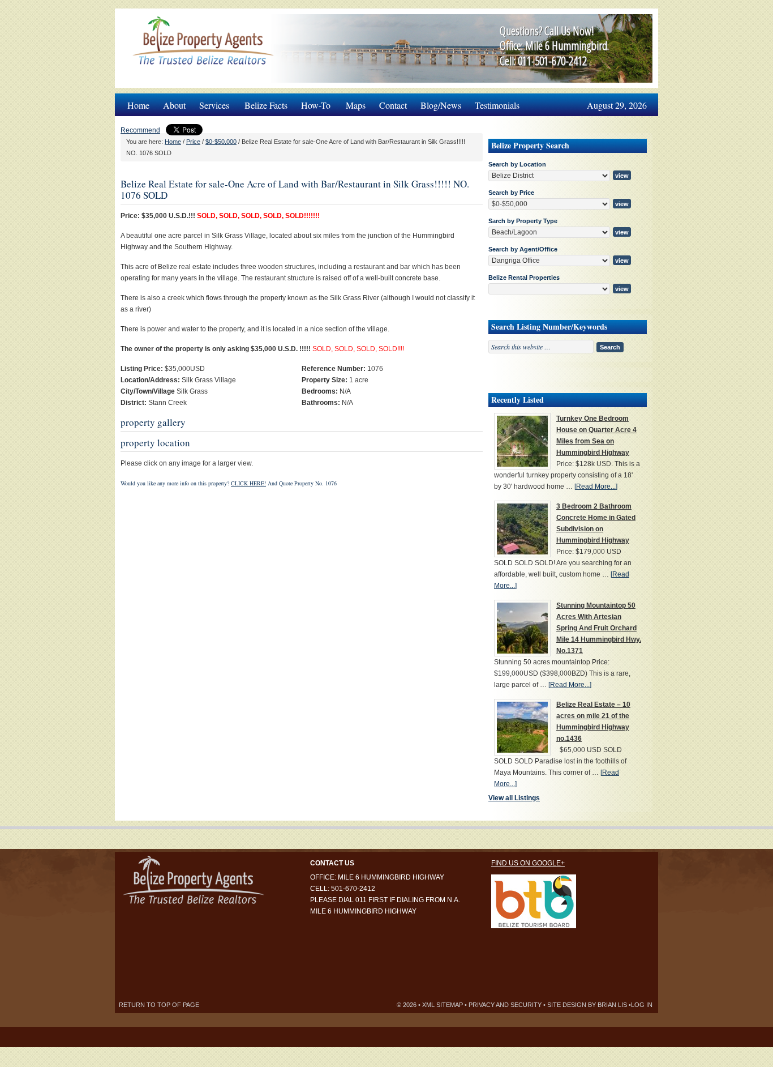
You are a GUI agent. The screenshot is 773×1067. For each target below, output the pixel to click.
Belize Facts (265, 105)
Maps (356, 105)
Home (138, 105)
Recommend (140, 130)
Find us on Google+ (528, 863)
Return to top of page (159, 1004)
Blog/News (440, 105)
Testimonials (497, 105)
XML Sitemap (442, 1004)
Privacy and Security (505, 1004)
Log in (641, 1004)
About (174, 105)
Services (210, 102)
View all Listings (514, 798)
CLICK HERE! (248, 483)
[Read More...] (595, 486)
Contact (393, 105)
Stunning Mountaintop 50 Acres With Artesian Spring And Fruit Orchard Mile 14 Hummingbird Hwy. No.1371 (598, 628)
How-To (312, 102)
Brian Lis (612, 1004)
